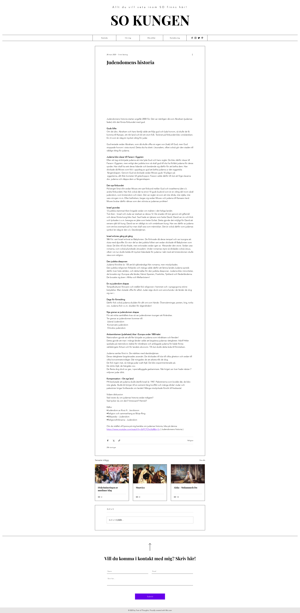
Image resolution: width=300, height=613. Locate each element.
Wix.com (168, 610)
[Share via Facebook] (108, 440)
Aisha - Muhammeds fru (185, 487)
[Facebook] (192, 38)
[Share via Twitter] (113, 440)
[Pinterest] (202, 38)
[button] (150, 93)
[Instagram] (195, 38)
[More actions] (193, 54)
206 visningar (111, 447)
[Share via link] (119, 440)
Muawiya (140, 487)
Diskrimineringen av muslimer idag (108, 489)
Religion (190, 440)
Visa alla (202, 460)
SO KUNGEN (150, 20)
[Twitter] (199, 38)
